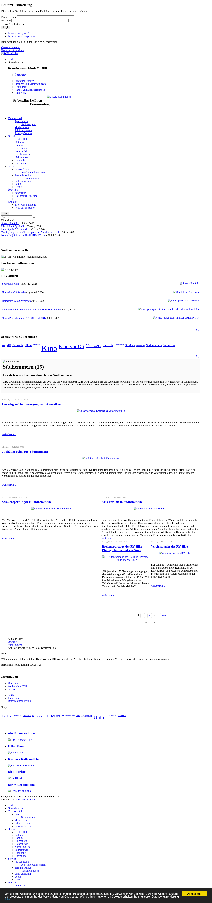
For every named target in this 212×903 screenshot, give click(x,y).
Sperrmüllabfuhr (10, 223)
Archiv (11, 689)
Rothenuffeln (21, 843)
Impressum (13, 698)
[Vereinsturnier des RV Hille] (175, 553)
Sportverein (119, 345)
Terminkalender (23, 867)
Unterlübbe (20, 855)
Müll (78, 715)
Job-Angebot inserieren (33, 864)
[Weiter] (155, 615)
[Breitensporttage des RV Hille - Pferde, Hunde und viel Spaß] (126, 559)
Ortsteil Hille (21, 832)
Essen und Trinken (24, 80)
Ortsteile (12, 641)
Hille (47, 716)
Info (7, 899)
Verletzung (169, 345)
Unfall (100, 717)
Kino (49, 348)
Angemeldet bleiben (15, 24)
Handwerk (20, 92)
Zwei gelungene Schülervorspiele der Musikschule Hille (31, 232)
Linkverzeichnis (23, 873)
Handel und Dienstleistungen (30, 89)
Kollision (56, 715)
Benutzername (8, 17)
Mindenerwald (68, 715)
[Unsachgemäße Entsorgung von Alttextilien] (101, 410)
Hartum (19, 837)
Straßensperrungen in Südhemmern (26, 502)
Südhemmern (154, 345)
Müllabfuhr (86, 715)
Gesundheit (20, 86)
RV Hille (108, 345)
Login (18, 876)
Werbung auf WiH (17, 686)
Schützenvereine (23, 823)
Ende (164, 615)
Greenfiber (37, 715)
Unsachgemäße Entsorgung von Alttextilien (31, 404)
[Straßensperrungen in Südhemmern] (51, 508)
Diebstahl (17, 715)
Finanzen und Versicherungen (30, 83)
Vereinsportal (15, 811)
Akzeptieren (194, 893)
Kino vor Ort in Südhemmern (121, 502)
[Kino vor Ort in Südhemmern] (150, 508)
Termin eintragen (30, 870)
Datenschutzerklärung (19, 701)
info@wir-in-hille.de (25, 204)
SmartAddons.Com (25, 799)
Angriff (6, 345)
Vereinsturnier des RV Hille (169, 546)
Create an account (10, 47)
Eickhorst (20, 835)
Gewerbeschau (16, 808)
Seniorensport (28, 817)
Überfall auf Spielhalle (13, 226)
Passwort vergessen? (18, 33)
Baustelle (17, 345)
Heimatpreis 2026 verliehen (16, 229)
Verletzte (112, 715)
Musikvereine (22, 820)
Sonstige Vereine (23, 826)
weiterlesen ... (9, 434)
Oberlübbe (20, 852)
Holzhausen (21, 840)
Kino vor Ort (71, 346)
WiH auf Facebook (25, 207)
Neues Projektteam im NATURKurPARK (23, 235)
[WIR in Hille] (9, 53)
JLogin (6, 27)
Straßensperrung (135, 345)
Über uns (13, 683)
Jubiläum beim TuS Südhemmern (25, 451)
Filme (28, 345)
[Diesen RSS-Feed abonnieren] (197, 330)
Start (10, 805)
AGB (11, 695)
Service (12, 858)
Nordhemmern (22, 846)
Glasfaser (27, 715)
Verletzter (122, 715)
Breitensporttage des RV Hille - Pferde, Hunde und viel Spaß (123, 548)
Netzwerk (93, 346)
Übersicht (20, 74)
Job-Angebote (22, 861)
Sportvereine (21, 814)
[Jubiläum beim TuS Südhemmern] (100, 458)
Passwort (6, 20)
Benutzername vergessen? (21, 36)
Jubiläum (36, 345)
